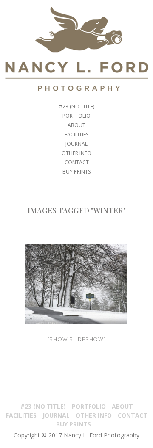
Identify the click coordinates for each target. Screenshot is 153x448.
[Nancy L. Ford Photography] (76, 48)
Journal (76, 143)
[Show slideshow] (77, 339)
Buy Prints (76, 171)
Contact (77, 162)
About (76, 125)
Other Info (76, 153)
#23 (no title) (76, 106)
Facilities (76, 134)
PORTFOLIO (76, 115)
